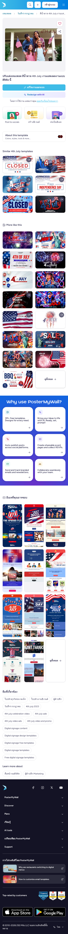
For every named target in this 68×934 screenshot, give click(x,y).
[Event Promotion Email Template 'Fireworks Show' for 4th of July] (34, 615)
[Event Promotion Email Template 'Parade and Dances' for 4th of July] (55, 615)
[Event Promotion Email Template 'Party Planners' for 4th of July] (12, 615)
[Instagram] (42, 787)
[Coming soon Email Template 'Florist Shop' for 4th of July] (55, 570)
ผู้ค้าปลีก (57, 699)
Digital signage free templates (19, 743)
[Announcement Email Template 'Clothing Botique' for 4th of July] (12, 570)
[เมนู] (63, 4)
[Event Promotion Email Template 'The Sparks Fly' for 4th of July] (12, 525)
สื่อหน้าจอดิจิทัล (12, 773)
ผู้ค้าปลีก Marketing (34, 773)
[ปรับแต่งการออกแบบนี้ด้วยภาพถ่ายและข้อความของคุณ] (34, 44)
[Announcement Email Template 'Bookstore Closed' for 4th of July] (34, 570)
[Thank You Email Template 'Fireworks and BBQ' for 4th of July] (34, 660)
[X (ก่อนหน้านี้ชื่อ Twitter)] (52, 787)
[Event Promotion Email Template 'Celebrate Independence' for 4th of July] (12, 660)
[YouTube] (61, 787)
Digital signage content (16, 728)
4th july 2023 (32, 706)
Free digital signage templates (19, 757)
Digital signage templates (17, 750)
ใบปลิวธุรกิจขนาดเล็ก (15, 699)
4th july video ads (13, 721)
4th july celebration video (17, 713)
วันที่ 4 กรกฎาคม (13, 706)
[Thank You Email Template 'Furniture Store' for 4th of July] (55, 525)
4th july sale (41, 713)
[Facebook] (33, 787)
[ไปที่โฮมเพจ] (3, 5)
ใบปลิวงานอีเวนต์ (39, 699)
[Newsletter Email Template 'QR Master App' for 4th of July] (34, 525)
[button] (60, 23)
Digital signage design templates (21, 735)
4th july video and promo (39, 721)
